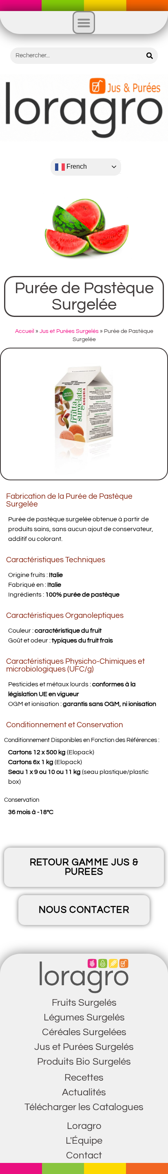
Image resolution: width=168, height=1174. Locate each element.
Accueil (24, 331)
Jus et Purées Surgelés (69, 331)
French (76, 166)
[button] (84, 22)
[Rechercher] (149, 56)
